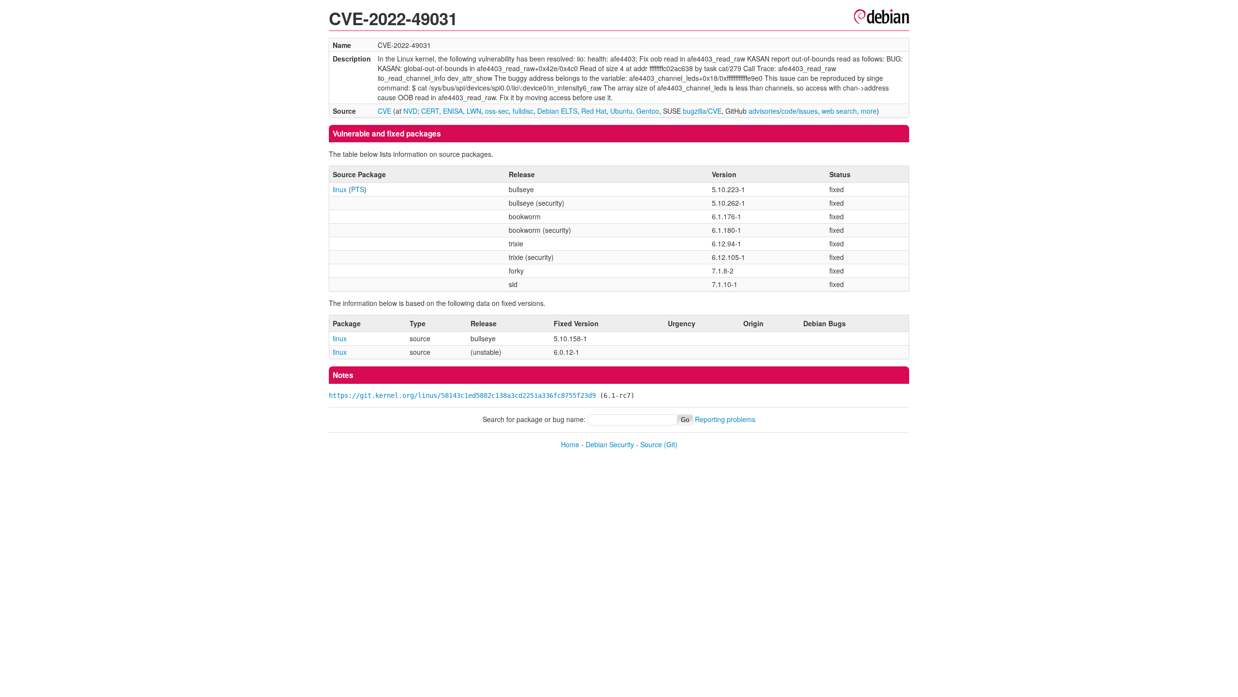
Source (651, 444)
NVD (410, 111)
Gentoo (647, 111)
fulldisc (523, 111)
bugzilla (694, 111)
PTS (357, 189)
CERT (430, 111)
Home (570, 444)
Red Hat (593, 111)
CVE (384, 111)
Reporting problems (725, 419)
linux (340, 189)
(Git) (671, 444)
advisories (764, 111)
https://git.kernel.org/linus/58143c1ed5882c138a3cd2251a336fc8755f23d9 (462, 395)
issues (808, 111)
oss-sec (497, 111)
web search (839, 111)
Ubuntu (621, 111)
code (788, 111)
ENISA (453, 111)
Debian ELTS (557, 111)
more (869, 111)
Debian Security (610, 444)
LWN (474, 111)
